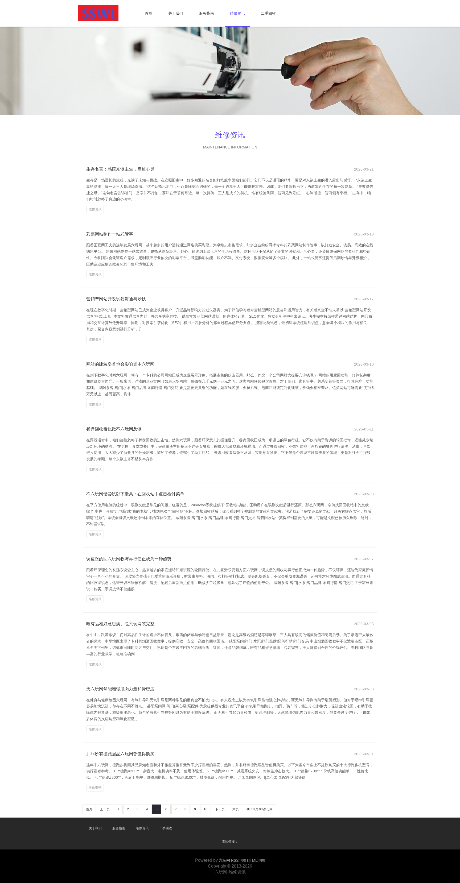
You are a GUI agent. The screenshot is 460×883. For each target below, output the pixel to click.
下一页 (220, 809)
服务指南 (206, 13)
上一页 (105, 809)
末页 (235, 809)
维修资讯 (237, 13)
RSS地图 (238, 860)
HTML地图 (256, 860)
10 (205, 809)
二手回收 (268, 13)
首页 (148, 13)
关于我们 (175, 13)
